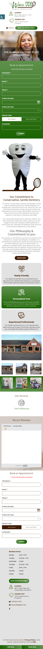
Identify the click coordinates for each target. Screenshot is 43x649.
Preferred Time (8, 107)
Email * (5, 82)
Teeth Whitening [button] (21, 408)
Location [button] (17, 13)
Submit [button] (21, 134)
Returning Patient (31, 119)
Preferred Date (8, 99)
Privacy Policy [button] (30, 640)
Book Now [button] (21, 258)
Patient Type (7, 115)
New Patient (12, 119)
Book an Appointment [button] (26, 28)
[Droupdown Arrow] (38, 111)
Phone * (5, 90)
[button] (2, 16)
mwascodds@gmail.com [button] (18, 605)
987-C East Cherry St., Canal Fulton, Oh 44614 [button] (23, 15)
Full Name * (6, 73)
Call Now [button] (10, 647)
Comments (6, 124)
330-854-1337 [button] (20, 20)
